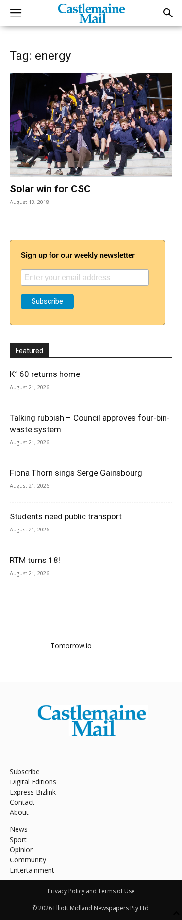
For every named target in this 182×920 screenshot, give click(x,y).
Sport (18, 839)
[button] (15, 13)
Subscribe (25, 771)
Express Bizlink (33, 791)
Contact (22, 802)
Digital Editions (33, 781)
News (19, 829)
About (19, 812)
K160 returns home (45, 374)
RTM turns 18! (35, 560)
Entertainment (32, 869)
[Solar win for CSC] (91, 125)
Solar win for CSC (50, 189)
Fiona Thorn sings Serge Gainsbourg (76, 473)
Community (28, 859)
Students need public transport (66, 516)
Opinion (22, 849)
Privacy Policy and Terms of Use (91, 891)
